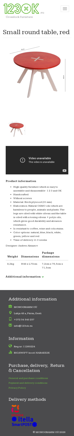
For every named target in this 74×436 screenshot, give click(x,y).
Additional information (23, 276)
